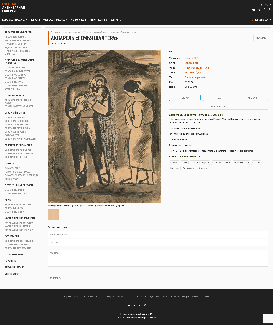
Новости (35, 19)
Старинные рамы (14, 254)
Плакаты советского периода (21, 175)
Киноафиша (11, 178)
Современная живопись (18, 149)
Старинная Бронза (15, 67)
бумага (199, 72)
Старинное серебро (15, 74)
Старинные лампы (15, 189)
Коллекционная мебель (18, 226)
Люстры (185, 296)
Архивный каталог (15, 267)
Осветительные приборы (19, 185)
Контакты (116, 19)
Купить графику (218, 106)
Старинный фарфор (16, 85)
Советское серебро (15, 131)
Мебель (165, 296)
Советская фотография (18, 248)
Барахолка (10, 261)
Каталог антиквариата (14, 19)
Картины (68, 296)
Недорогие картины (16, 47)
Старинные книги (14, 211)
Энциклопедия (79, 19)
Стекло (129, 296)
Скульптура (154, 296)
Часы (136, 296)
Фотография (12, 236)
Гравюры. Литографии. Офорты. (17, 52)
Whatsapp (252, 97)
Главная (54, 32)
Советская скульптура (17, 128)
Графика (77, 296)
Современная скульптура (19, 153)
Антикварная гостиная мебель (18, 101)
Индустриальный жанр (96, 32)
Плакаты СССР (12, 168)
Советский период (15, 112)
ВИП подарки (12, 273)
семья (184, 162)
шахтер (256, 162)
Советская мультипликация (20, 138)
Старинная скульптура (17, 71)
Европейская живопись (18, 40)
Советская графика (15, 117)
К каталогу (260, 38)
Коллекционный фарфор (19, 229)
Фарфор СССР (12, 135)
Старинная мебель (15, 95)
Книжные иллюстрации (18, 204)
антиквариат (189, 168)
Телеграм (184, 97)
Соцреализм (191, 62)
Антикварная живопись (18, 32)
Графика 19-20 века (15, 44)
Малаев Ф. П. (192, 58)
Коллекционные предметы (20, 218)
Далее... (203, 168)
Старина (205, 296)
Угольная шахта (241, 162)
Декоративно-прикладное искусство (19, 61)
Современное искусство (18, 145)
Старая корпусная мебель (19, 106)
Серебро (175, 296)
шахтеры (174, 168)
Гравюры (195, 296)
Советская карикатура (17, 124)
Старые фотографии (16, 244)
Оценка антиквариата (55, 19)
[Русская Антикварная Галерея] (13, 7)
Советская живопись (16, 121)
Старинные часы (14, 81)
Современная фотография (19, 241)
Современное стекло (16, 157)
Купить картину (98, 19)
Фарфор (110, 296)
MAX (219, 97)
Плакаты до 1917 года (17, 171)
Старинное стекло (15, 78)
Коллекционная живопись (20, 222)
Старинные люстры (16, 193)
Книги (8, 199)
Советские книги (14, 208)
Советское (88, 296)
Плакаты (9, 163)
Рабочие (174, 162)
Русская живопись (15, 36)
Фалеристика (12, 89)
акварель (189, 72)
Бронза (120, 296)
